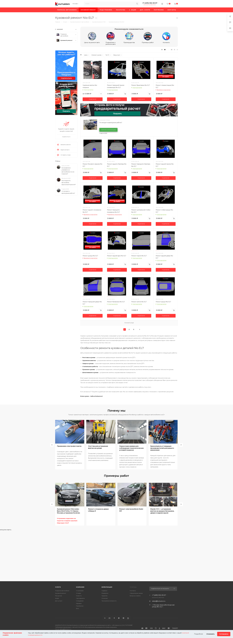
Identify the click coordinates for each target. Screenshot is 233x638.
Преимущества (129, 42)
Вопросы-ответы (135, 595)
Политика (105, 598)
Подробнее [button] (198, 634)
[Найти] (137, 4)
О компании (79, 590)
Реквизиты (105, 593)
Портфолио (79, 606)
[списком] (174, 49)
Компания (80, 587)
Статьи (57, 161)
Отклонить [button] (210, 634)
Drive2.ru (109, 618)
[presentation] (52, 445)
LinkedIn (128, 618)
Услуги (58, 587)
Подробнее (92, 99)
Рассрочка (58, 595)
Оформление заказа (136, 593)
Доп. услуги (58, 601)
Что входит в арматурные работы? (110, 122)
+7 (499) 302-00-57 (149, 3)
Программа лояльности (109, 601)
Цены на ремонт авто (92, 42)
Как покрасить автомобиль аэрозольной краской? (69, 182)
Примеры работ (148, 42)
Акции (57, 598)
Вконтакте (105, 618)
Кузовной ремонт (60, 593)
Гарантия (104, 595)
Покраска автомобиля (62, 590)
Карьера (78, 603)
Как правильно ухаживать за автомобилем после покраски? (68, 171)
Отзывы (78, 593)
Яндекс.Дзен (123, 618)
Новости (79, 595)
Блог (77, 608)
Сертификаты (80, 598)
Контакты (166, 42)
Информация (107, 587)
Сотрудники (79, 601)
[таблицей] (177, 49)
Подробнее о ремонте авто (111, 43)
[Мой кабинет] (162, 4)
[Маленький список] (162, 49)
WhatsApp (119, 618)
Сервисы (104, 590)
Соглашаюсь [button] (223, 634)
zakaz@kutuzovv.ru (158, 601)
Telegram (114, 618)
